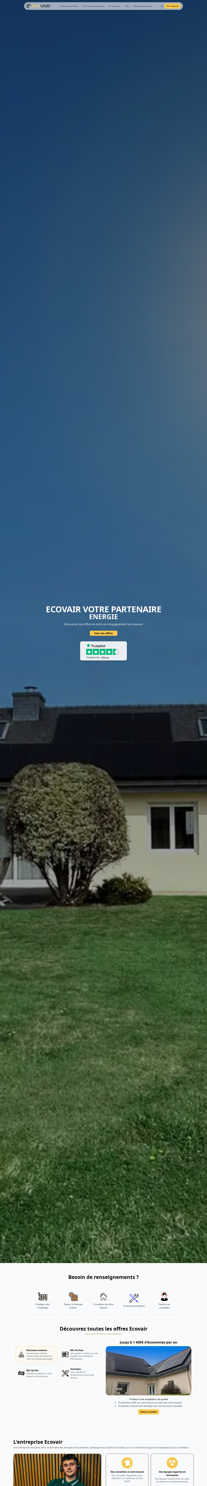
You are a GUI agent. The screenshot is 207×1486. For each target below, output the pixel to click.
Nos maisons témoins (93, 6)
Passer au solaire (148, 1411)
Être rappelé (172, 6)
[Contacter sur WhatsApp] (201, 26)
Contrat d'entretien (68, 6)
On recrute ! (114, 6)
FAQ (127, 6)
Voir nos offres (103, 633)
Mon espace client (142, 6)
